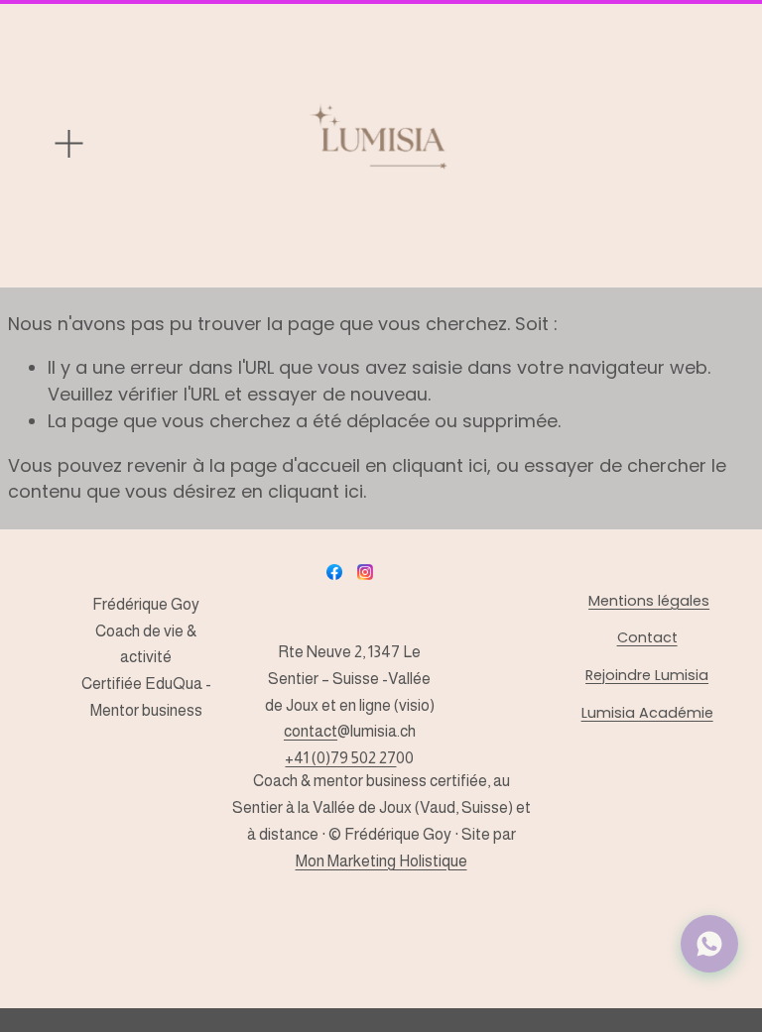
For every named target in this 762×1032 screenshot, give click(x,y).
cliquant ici (439, 465)
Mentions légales (648, 601)
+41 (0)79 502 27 (340, 757)
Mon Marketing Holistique (381, 861)
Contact (647, 637)
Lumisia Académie (647, 713)
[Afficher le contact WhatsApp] (709, 944)
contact (310, 731)
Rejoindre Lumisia (646, 675)
